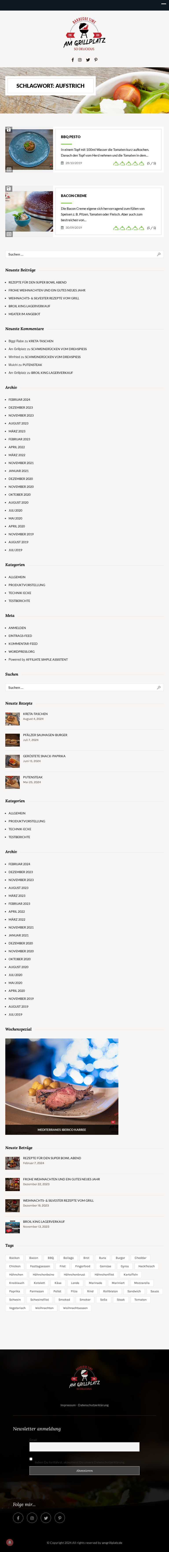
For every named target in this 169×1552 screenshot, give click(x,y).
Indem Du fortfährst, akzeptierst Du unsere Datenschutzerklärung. (79, 1462)
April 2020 (17, 526)
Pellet (57, 1291)
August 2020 (18, 502)
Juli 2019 (15, 550)
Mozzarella (142, 1283)
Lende (75, 1283)
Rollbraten (110, 1291)
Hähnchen (16, 1274)
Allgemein (17, 577)
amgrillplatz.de (112, 1543)
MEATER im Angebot (24, 314)
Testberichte (19, 601)
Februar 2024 (19, 399)
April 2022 (17, 447)
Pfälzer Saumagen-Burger (45, 735)
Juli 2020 (15, 510)
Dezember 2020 (21, 479)
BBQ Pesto (71, 137)
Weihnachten (44, 1308)
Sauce (155, 1291)
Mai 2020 (15, 518)
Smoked (64, 1300)
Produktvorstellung (27, 585)
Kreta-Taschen (41, 341)
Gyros (125, 1266)
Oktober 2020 (20, 494)
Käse (58, 1283)
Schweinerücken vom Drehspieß (59, 349)
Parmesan (37, 1291)
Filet (63, 1266)
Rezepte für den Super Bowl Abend (38, 282)
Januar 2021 (19, 471)
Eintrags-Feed (20, 636)
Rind (90, 1291)
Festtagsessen (40, 1266)
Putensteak (32, 365)
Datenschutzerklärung (93, 1405)
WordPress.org (22, 651)
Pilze (74, 1291)
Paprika (14, 1291)
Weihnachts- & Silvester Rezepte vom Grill (44, 298)
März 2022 (17, 455)
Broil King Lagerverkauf (29, 306)
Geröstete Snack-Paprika (44, 756)
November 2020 (21, 486)
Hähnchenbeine (43, 1274)
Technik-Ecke (20, 593)
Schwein (15, 1300)
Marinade (95, 1283)
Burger (120, 1258)
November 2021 (21, 463)
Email (33, 1440)
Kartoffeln (131, 1274)
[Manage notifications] (9, 1542)
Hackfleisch (146, 1266)
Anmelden (17, 628)
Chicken (14, 1266)
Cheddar (140, 1258)
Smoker (85, 1300)
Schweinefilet (39, 1300)
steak (121, 1300)
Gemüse (105, 1266)
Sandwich (134, 1291)
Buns (102, 1258)
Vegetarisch (17, 1308)
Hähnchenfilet (104, 1274)
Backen (14, 1258)
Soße (103, 1300)
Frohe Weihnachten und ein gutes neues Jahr (47, 290)
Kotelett (39, 1283)
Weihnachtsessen (75, 1308)
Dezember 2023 (21, 407)
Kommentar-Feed (23, 643)
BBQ (51, 1258)
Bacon (33, 1258)
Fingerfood (82, 1266)
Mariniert (118, 1283)
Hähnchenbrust (74, 1274)
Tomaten (140, 1300)
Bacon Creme (74, 196)
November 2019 (21, 534)
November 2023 (21, 415)
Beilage (68, 1258)
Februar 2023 (19, 439)
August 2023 (18, 423)
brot (86, 1258)
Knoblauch (16, 1283)
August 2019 (18, 542)
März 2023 (17, 431)
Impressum (68, 1405)
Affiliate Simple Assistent (47, 659)
